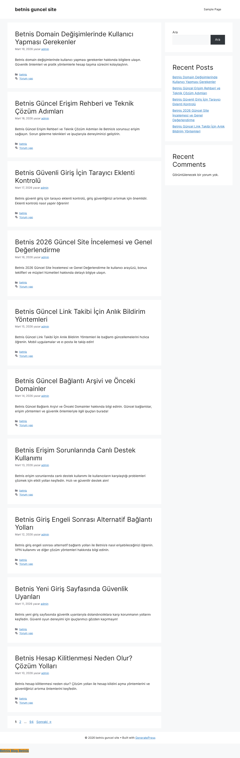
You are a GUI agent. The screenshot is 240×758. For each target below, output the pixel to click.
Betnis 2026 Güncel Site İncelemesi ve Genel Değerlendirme (190, 115)
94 (31, 722)
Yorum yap (26, 78)
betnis (23, 74)
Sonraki (44, 722)
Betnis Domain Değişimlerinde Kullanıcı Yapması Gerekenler (74, 38)
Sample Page (212, 9)
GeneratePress (145, 737)
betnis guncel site (35, 9)
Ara (175, 32)
